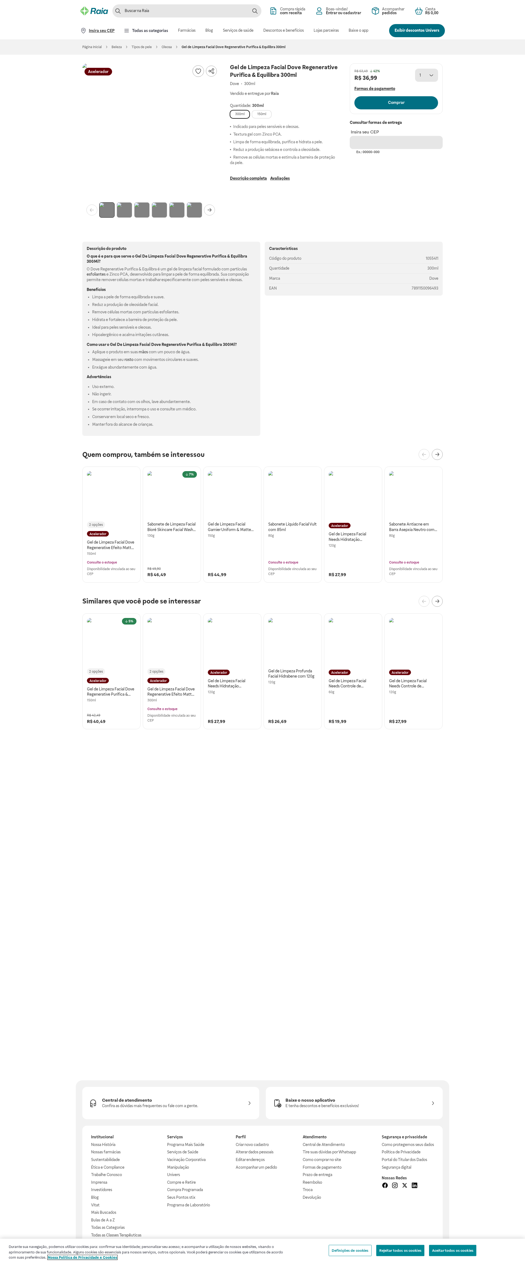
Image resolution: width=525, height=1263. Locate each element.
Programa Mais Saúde (185, 1144)
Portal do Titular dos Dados (404, 1159)
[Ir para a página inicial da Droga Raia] (94, 10)
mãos (143, 352)
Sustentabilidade (105, 1159)
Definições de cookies (350, 1250)
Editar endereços (250, 1159)
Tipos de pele (142, 47)
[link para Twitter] (404, 1186)
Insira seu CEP (365, 132)
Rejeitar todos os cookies (400, 1250)
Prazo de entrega (317, 1174)
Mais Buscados (103, 1212)
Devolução (312, 1197)
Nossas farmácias (106, 1152)
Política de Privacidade (401, 1152)
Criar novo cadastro (252, 1144)
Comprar (396, 102)
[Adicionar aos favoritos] (198, 71)
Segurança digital (396, 1167)
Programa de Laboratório (188, 1205)
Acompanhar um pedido (256, 1167)
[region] (262, 1251)
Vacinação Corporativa (186, 1159)
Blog (95, 1197)
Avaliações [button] (280, 178)
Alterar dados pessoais (254, 1152)
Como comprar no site (322, 1159)
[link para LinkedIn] (414, 1186)
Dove (433, 278)
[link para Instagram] (395, 1186)
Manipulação (178, 1167)
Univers (173, 1174)
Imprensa (99, 1182)
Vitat (95, 1205)
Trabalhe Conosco (106, 1174)
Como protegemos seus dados (408, 1144)
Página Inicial (92, 47)
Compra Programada (185, 1190)
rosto (128, 359)
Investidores (101, 1190)
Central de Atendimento (324, 1144)
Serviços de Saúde (182, 1152)
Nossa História (103, 1144)
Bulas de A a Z (103, 1220)
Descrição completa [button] (248, 178)
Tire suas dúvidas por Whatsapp (329, 1152)
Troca (308, 1190)
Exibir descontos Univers (417, 30)
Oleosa (167, 47)
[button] (150, 131)
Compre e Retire (181, 1182)
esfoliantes (96, 274)
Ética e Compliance (107, 1167)
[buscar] (254, 10)
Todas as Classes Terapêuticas (116, 1235)
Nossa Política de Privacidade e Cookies (82, 1257)
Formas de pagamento (322, 1167)
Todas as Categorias (108, 1227)
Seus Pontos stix (181, 1197)
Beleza (117, 47)
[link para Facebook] (385, 1186)
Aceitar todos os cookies (452, 1250)
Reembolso (312, 1182)
